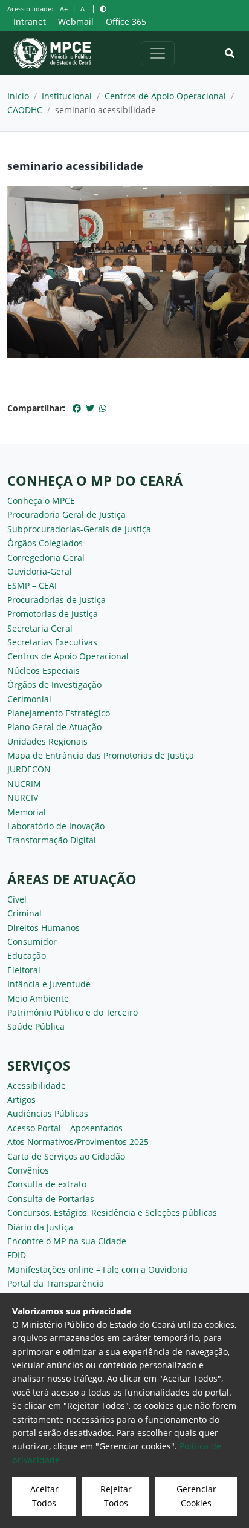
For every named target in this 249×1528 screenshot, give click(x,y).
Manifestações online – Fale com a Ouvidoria (97, 1269)
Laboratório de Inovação (56, 826)
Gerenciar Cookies (196, 1495)
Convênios (28, 1170)
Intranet (29, 21)
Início (18, 96)
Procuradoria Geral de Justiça (66, 514)
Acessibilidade (36, 1085)
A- (83, 8)
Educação (26, 955)
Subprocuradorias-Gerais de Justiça (79, 529)
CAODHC (24, 110)
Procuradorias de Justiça (56, 600)
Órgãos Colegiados (45, 543)
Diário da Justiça (40, 1227)
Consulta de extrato (46, 1184)
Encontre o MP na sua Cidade (66, 1241)
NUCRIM (24, 783)
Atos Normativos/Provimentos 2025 (78, 1142)
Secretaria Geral (40, 628)
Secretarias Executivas (52, 642)
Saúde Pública (36, 1026)
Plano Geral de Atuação (54, 727)
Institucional (67, 96)
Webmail (76, 21)
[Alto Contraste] (103, 8)
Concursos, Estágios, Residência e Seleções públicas (112, 1212)
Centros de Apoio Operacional (165, 96)
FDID (16, 1255)
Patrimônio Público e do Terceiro (72, 1012)
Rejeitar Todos (116, 1495)
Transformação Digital (51, 840)
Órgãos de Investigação (54, 684)
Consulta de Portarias (50, 1198)
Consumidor (32, 941)
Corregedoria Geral (46, 557)
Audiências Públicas (47, 1113)
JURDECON (29, 769)
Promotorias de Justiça (52, 613)
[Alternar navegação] (158, 53)
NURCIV (22, 797)
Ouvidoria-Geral (39, 571)
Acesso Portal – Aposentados (65, 1128)
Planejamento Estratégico (58, 713)
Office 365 (126, 21)
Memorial (26, 812)
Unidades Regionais (47, 741)
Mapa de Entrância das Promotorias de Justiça (100, 755)
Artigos (21, 1099)
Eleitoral (23, 970)
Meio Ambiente (38, 998)
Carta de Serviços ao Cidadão (66, 1156)
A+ (64, 8)
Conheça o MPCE (41, 500)
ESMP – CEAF (33, 585)
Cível (17, 899)
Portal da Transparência (55, 1283)
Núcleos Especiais (43, 670)
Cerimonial (29, 699)
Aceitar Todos (44, 1495)
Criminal (24, 913)
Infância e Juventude (49, 984)
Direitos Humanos (43, 927)
